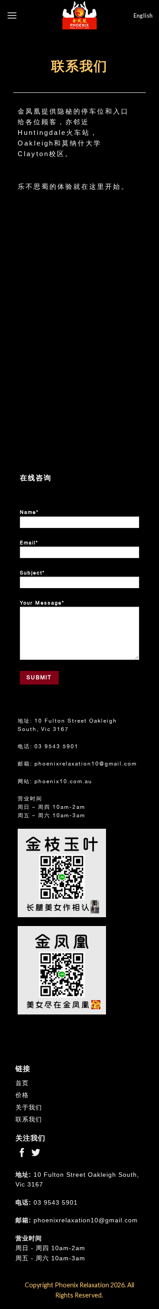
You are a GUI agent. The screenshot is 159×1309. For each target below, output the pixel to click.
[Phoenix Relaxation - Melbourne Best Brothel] (79, 15)
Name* (29, 512)
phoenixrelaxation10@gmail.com (85, 764)
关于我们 (28, 1107)
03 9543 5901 (56, 746)
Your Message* (42, 602)
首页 (22, 1083)
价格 (22, 1094)
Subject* (32, 572)
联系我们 (28, 1119)
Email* (29, 542)
